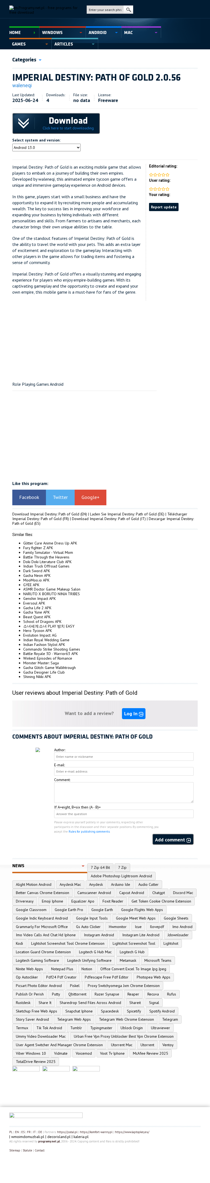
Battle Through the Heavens (46, 557)
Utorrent (147, 1044)
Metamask (128, 960)
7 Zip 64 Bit (100, 867)
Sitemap (14, 1150)
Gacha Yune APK (36, 612)
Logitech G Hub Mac (95, 951)
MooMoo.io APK (36, 580)
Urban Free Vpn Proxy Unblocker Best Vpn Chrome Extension (124, 1036)
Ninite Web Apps (29, 968)
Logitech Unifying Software (89, 960)
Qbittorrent (77, 994)
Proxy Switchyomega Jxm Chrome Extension (124, 985)
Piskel (75, 985)
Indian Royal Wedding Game (46, 639)
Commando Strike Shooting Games (51, 649)
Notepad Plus (62, 968)
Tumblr (76, 1027)
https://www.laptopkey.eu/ (132, 1132)
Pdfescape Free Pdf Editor (107, 977)
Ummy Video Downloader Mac (41, 1036)
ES (23, 1132)
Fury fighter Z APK (38, 547)
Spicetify (134, 1011)
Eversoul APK (34, 603)
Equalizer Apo (82, 901)
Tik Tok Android (49, 1027)
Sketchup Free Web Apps (36, 1011)
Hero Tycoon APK (37, 630)
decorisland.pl (59, 1136)
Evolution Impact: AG (40, 635)
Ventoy (168, 1044)
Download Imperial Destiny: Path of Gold (45, 514)
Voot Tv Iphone (112, 1053)
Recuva (153, 994)
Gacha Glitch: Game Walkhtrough (49, 667)
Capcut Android (131, 892)
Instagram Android (99, 934)
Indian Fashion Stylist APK (44, 644)
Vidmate (61, 1053)
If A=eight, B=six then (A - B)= (77, 807)
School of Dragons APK (42, 621)
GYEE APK (31, 584)
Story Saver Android (32, 1019)
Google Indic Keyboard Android (42, 918)
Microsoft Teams (157, 960)
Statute (27, 1150)
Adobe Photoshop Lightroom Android (121, 875)
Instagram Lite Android (140, 934)
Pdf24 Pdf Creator (61, 977)
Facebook (29, 497)
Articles (63, 44)
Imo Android (182, 926)
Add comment (170, 839)
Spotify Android (162, 1011)
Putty (56, 994)
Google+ (90, 497)
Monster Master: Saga (41, 662)
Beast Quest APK (37, 616)
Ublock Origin (132, 1027)
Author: (59, 749)
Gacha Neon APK (37, 575)
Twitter (60, 497)
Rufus (171, 994)
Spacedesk (110, 1011)
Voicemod (84, 1053)
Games (19, 44)
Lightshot (171, 943)
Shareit (135, 1002)
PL (11, 1132)
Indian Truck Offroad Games (46, 566)
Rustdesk (23, 1002)
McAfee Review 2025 (150, 1053)
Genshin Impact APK (39, 598)
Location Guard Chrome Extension (43, 951)
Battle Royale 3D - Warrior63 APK (50, 653)
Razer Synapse (107, 994)
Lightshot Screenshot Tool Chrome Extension (67, 943)
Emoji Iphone (52, 901)
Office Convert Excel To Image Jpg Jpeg (133, 968)
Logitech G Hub (132, 951)
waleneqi (22, 85)
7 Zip (122, 867)
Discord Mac (183, 892)
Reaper (133, 994)
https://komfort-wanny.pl (96, 1132)
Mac (128, 32)
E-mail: (59, 764)
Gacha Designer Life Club (44, 672)
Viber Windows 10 (31, 1053)
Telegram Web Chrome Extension (126, 1019)
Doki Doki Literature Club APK (47, 561)
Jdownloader (178, 934)
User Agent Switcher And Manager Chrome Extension (59, 1044)
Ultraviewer (160, 1027)
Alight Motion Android (33, 884)
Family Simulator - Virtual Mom (48, 552)
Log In (131, 713)
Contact (40, 1150)
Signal (154, 1002)
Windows (52, 32)
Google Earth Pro (69, 909)
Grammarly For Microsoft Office (42, 926)
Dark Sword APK (36, 570)
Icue (138, 926)
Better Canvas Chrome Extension (42, 892)
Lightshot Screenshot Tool (134, 943)
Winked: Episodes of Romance (47, 658)
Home (15, 32)
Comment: (62, 779)
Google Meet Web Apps (136, 918)
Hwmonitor (118, 926)
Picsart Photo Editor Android (39, 985)
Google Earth (102, 909)
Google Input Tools (92, 918)
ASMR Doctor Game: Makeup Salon (51, 589)
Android (98, 32)
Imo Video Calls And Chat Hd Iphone (46, 934)
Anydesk (96, 884)
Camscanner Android (94, 892)
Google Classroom (31, 909)
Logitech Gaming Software (37, 960)
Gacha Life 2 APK (37, 607)
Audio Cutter (148, 884)
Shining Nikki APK (37, 676)
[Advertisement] (105, 338)
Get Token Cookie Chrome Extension (161, 901)
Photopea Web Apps (153, 977)
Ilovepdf (157, 926)
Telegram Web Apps (74, 1019)
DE (40, 1132)
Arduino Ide (120, 884)
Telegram (170, 1019)
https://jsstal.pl (67, 1132)
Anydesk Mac (70, 884)
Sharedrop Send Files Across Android (90, 1002)
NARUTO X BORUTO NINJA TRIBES (51, 593)
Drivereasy (25, 901)
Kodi (19, 943)
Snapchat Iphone (79, 1011)
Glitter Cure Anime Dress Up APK (50, 543)
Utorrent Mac (121, 1044)
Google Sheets (176, 918)
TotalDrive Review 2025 (36, 1061)
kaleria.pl (81, 1136)
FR (29, 1132)
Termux (22, 1027)
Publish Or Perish (30, 994)
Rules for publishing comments (89, 831)
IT (34, 1132)
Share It (45, 1002)
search (128, 9)
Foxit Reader (113, 901)
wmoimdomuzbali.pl (27, 1136)
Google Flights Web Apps (142, 909)
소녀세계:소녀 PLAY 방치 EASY (48, 626)
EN (17, 1132)
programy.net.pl (49, 1141)
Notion (86, 968)
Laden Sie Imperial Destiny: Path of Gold (123, 514)
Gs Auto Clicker (88, 926)
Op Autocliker (27, 977)
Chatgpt (158, 892)
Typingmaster (101, 1027)
